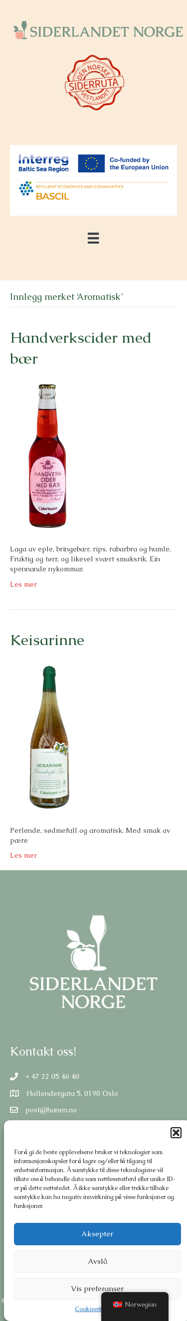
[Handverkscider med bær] (46, 455)
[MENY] (93, 238)
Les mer (23, 584)
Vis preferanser (97, 1288)
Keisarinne (47, 640)
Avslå (97, 1261)
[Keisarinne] (46, 737)
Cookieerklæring (97, 1309)
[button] (176, 1133)
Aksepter (97, 1233)
